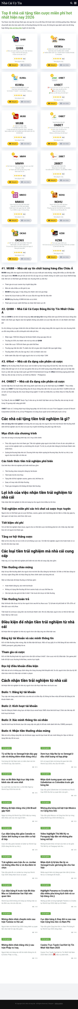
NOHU (62, 195)
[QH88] (16, 42)
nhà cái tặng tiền (15, 28)
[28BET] (54, 159)
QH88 (22, 39)
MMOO (23, 195)
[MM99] (15, 159)
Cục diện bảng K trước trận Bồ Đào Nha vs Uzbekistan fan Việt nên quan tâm (18, 893)
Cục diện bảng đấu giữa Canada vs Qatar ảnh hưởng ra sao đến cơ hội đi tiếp (18, 836)
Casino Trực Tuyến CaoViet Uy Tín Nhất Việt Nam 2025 (57, 946)
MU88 (23, 116)
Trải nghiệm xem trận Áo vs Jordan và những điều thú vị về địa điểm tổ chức (19, 865)
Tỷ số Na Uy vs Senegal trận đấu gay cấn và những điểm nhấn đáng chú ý (19, 755)
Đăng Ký (13, 65)
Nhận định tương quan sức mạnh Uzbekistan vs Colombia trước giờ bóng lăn (57, 782)
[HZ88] (55, 235)
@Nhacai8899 (59, 1003)
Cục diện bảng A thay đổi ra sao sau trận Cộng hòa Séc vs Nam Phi (58, 920)
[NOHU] (54, 197)
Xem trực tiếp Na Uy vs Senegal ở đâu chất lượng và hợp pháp (57, 755)
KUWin (23, 78)
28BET (62, 156)
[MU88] (15, 118)
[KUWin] (15, 80)
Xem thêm (26, 65)
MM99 (23, 156)
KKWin (62, 39)
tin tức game (6, 748)
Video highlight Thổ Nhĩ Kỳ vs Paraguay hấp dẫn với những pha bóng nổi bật (56, 836)
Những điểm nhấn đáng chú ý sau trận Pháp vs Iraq (18, 946)
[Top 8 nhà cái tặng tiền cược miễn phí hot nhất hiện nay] (12, 3)
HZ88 (61, 233)
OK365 (23, 233)
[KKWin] (54, 42)
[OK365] (15, 235)
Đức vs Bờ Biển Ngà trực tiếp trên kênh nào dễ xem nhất (18, 781)
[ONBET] (54, 118)
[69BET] (54, 80)
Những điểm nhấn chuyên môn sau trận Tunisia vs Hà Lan (18, 920)
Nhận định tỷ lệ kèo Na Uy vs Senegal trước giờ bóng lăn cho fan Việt (58, 865)
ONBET (61, 116)
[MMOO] (15, 197)
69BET (62, 78)
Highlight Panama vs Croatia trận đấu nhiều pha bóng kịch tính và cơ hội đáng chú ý (57, 893)
